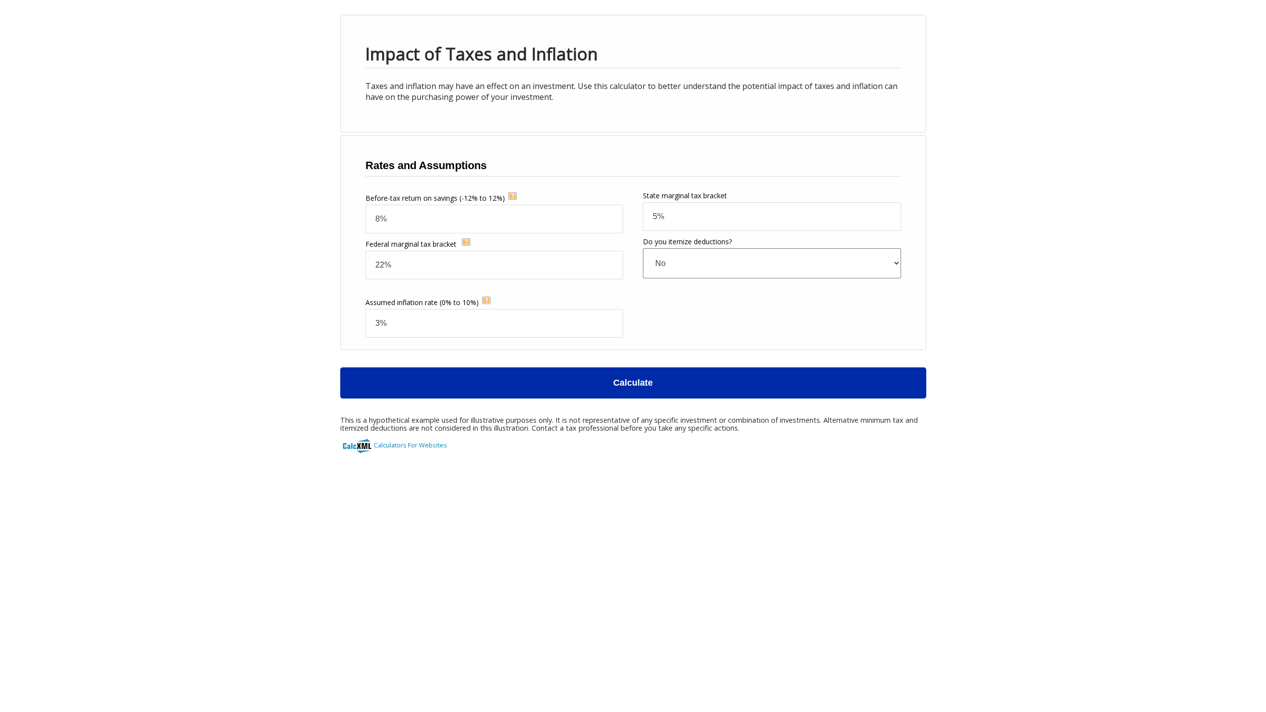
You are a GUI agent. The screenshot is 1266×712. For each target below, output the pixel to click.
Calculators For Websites (410, 445)
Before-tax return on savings (435, 198)
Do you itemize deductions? (687, 241)
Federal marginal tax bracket (411, 244)
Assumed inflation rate (422, 302)
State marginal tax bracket (685, 195)
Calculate (633, 383)
